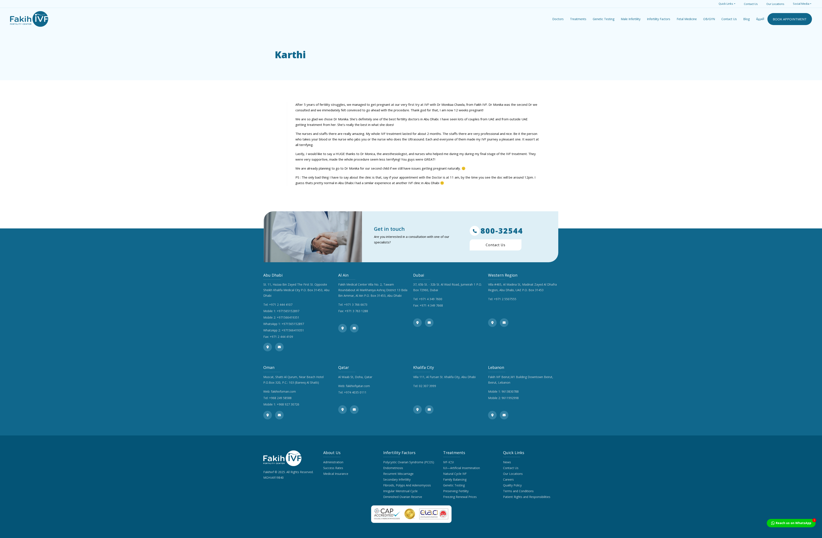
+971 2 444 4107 (280, 305)
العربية (760, 19)
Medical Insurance (335, 474)
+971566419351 (288, 317)
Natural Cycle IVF (455, 474)
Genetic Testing (454, 485)
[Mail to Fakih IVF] (279, 347)
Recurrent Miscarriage (398, 474)
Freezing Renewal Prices (460, 497)
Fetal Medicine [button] (687, 19)
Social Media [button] (801, 4)
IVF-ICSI (448, 462)
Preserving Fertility (456, 491)
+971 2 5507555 (505, 299)
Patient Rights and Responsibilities (526, 497)
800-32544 (502, 231)
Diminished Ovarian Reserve (402, 497)
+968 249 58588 (280, 398)
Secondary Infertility (397, 479)
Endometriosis (393, 468)
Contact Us (751, 4)
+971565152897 (288, 311)
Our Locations (775, 4)
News (507, 462)
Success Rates (333, 468)
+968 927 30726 (288, 404)
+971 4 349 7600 (430, 299)
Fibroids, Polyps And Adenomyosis (407, 485)
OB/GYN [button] (709, 19)
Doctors (558, 19)
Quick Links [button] (726, 4)
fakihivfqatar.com (358, 386)
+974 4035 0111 (355, 392)
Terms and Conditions (518, 491)
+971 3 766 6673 (355, 305)
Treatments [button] (578, 19)
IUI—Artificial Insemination (461, 468)
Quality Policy (512, 485)
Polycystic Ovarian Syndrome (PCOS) (408, 462)
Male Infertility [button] (630, 19)
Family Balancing (454, 479)
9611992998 (510, 398)
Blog (746, 19)
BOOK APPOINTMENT (790, 19)
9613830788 (510, 391)
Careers (508, 479)
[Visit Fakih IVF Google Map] (267, 347)
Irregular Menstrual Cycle (400, 491)
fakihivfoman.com (283, 391)
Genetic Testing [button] (603, 19)
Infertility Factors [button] (658, 19)
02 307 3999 (427, 386)
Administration (333, 462)
